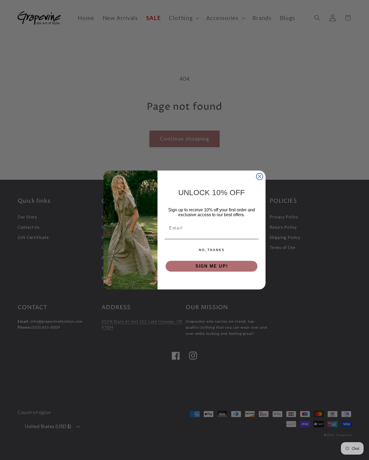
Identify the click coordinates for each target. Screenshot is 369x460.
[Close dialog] (259, 176)
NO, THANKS (211, 250)
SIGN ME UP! (211, 266)
